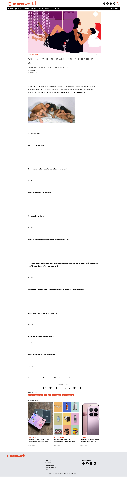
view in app (114, 9)
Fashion (10, 9)
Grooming (18, 9)
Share (46, 388)
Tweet (53, 388)
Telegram (69, 388)
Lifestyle (26, 9)
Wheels (47, 9)
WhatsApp (60, 388)
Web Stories (55, 9)
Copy (83, 388)
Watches (33, 9)
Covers (41, 9)
